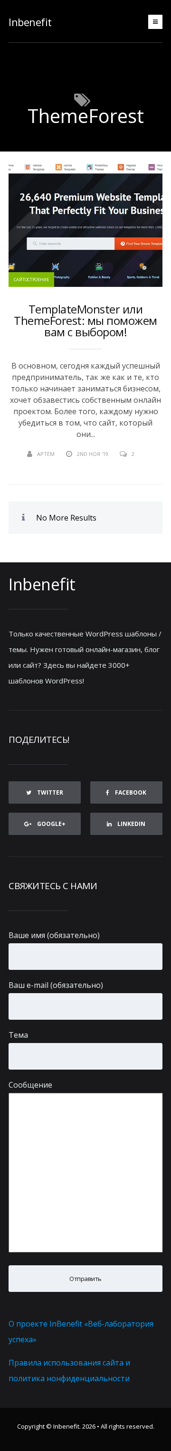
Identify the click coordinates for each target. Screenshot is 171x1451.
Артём (46, 453)
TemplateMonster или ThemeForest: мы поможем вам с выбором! (85, 320)
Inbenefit (30, 22)
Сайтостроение (31, 279)
